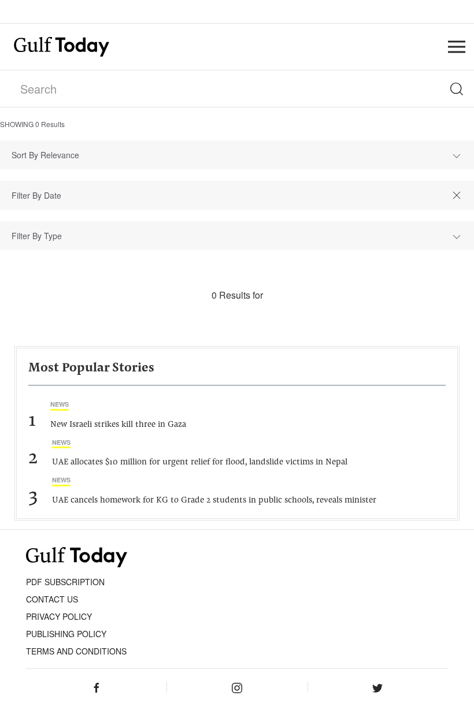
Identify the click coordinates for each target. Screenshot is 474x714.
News (59, 404)
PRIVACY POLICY (59, 616)
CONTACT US (52, 599)
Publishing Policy (66, 633)
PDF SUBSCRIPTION (65, 581)
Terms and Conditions (76, 651)
